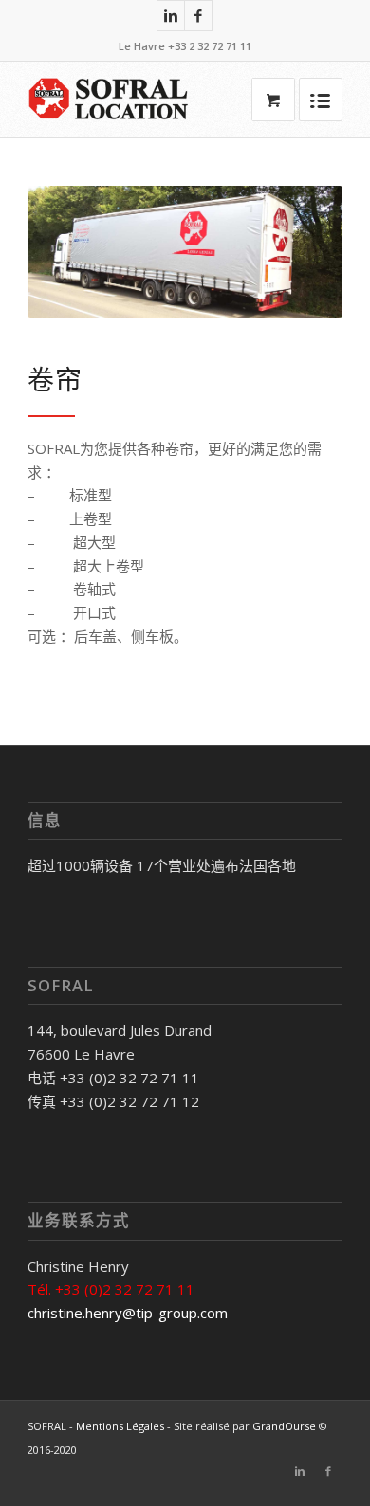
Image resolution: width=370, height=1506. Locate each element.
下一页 (299, 252)
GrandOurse (284, 1426)
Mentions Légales (120, 1426)
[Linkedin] (170, 15)
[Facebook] (198, 15)
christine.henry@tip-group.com (128, 1312)
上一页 (70, 252)
